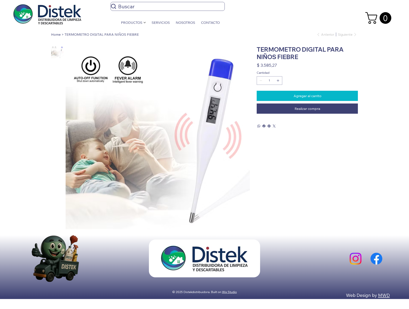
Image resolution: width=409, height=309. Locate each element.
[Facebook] (264, 126)
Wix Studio (229, 292)
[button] (379, 18)
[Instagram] (355, 258)
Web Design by (362, 295)
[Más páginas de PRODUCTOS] (145, 22)
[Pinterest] (269, 126)
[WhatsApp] (259, 126)
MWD (384, 295)
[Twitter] (274, 126)
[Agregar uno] (278, 80)
